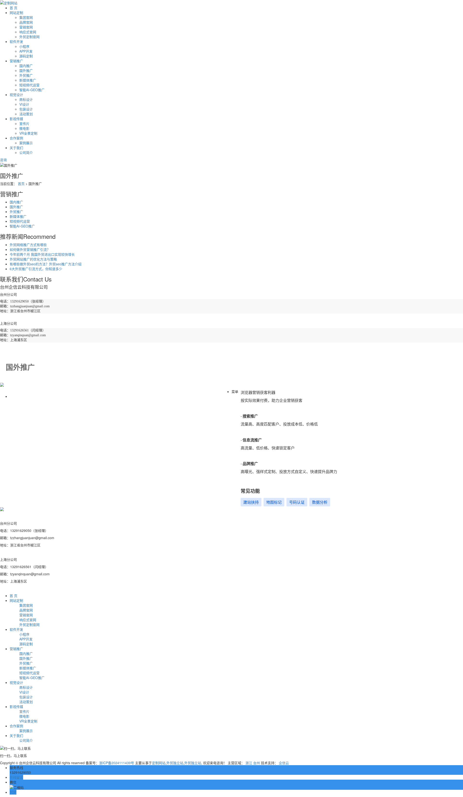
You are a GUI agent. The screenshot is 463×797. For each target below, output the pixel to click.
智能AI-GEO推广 (32, 89)
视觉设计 (16, 94)
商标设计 (26, 99)
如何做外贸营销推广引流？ (30, 249)
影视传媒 (16, 118)
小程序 (24, 46)
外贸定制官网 (29, 36)
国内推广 (26, 65)
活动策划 (26, 113)
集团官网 (26, 17)
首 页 (13, 7)
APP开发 (26, 51)
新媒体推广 (27, 80)
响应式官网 (27, 31)
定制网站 (158, 762)
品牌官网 (26, 22)
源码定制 (26, 56)
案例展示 (26, 142)
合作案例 (16, 138)
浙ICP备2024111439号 (116, 762)
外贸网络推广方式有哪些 (28, 244)
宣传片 (24, 123)
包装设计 (26, 109)
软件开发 (16, 41)
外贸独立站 (174, 762)
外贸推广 (26, 75)
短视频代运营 (29, 84)
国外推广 (26, 70)
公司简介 (26, 152)
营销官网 (26, 27)
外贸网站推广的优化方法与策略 (33, 259)
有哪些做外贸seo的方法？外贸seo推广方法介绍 (46, 263)
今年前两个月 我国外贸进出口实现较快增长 (42, 254)
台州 (256, 762)
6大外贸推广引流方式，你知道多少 (36, 268)
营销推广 (16, 60)
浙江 (248, 762)
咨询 (4, 159)
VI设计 (24, 104)
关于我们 (16, 147)
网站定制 (16, 12)
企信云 (284, 762)
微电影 (24, 128)
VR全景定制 (28, 133)
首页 (21, 183)
